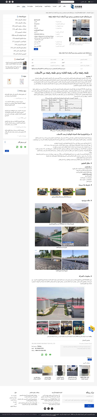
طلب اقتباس (83, 1)
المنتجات (88, 12)
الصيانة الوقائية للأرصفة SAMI (82, 336)
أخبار (60, 6)
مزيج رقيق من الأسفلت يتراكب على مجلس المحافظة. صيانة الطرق (37, 378)
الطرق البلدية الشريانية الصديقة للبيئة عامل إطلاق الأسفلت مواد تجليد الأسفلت (27, 403)
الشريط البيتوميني (21, 44)
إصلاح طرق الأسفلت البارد (19, 47)
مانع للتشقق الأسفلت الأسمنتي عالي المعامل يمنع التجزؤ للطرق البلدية (27, 400)
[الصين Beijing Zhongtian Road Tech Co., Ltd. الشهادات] (9, 81)
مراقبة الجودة (48, 6)
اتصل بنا (54, 6)
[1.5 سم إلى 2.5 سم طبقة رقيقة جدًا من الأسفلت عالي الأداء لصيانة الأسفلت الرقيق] (25, 67)
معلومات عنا (30, 6)
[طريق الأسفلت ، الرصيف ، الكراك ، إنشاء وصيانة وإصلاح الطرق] (60, 370)
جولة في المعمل (38, 6)
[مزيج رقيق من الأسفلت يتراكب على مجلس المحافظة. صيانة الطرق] (37, 370)
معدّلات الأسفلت (22, 23)
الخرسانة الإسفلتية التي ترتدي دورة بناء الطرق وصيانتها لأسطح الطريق (72, 378)
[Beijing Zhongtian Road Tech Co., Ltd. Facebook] (12, 2)
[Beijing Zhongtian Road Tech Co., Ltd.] (76, 6)
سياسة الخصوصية (91, 414)
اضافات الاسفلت (22, 20)
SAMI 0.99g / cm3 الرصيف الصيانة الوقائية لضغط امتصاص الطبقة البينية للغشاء (84, 378)
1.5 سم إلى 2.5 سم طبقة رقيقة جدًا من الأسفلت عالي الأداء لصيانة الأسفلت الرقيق (13, 68)
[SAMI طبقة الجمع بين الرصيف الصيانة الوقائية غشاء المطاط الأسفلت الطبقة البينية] (25, 63)
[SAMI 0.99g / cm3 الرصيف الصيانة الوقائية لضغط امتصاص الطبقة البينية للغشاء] (84, 370)
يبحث (59, 1)
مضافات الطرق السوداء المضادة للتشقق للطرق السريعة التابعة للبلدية (28, 396)
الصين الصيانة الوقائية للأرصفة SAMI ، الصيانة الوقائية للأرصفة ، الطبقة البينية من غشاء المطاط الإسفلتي (63, 414)
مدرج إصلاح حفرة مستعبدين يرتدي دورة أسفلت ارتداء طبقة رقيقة (51, 403)
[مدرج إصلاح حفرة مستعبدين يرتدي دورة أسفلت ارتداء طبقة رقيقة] (81, 28)
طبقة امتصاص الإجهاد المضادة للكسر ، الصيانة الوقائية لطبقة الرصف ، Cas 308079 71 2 (47, 378)
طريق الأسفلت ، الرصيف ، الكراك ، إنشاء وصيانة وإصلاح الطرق (60, 378)
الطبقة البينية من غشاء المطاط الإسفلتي (55, 336)
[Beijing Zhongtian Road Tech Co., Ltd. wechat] (18, 147)
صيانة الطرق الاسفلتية (20, 38)
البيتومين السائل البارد (20, 54)
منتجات (23, 6)
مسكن (18, 6)
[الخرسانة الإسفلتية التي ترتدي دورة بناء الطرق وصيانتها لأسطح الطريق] (72, 370)
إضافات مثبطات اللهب (20, 29)
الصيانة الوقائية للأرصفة (80, 12)
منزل (92, 12)
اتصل (36, 49)
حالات (64, 6)
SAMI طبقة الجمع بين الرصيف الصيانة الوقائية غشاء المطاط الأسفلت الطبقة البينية (14, 64)
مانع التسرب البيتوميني (20, 41)
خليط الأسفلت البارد (21, 50)
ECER (54, 415)
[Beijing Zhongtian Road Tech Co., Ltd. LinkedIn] (9, 2)
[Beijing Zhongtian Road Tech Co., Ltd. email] (26, 147)
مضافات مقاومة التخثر (20, 26)
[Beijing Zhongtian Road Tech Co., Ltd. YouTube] (6, 2)
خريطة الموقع (14, 406)
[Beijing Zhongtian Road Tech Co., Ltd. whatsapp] (22, 147)
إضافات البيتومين (22, 32)
